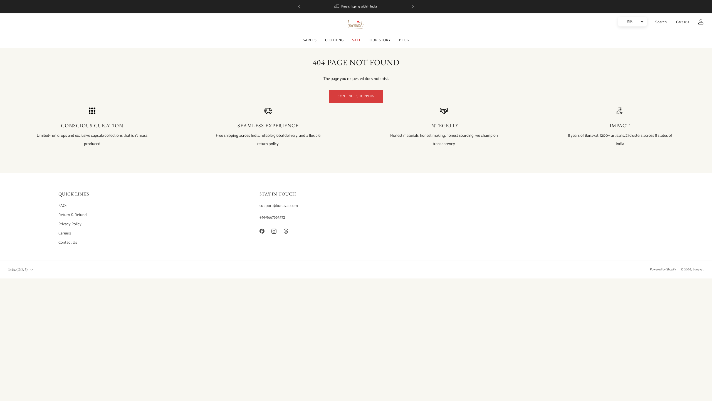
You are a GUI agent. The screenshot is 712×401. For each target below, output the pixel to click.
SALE (356, 40)
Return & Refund (72, 215)
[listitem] (356, 6)
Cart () (682, 22)
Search (661, 22)
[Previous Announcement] (299, 6)
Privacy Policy (69, 224)
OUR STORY (380, 40)
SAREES (310, 40)
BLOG (404, 40)
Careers (64, 233)
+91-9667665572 (272, 217)
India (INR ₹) (18, 269)
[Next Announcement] (412, 6)
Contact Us (67, 242)
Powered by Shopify (663, 269)
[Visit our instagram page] (274, 231)
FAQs (62, 205)
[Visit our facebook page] (262, 231)
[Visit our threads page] (286, 231)
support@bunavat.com (278, 205)
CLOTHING (334, 40)
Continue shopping (356, 96)
